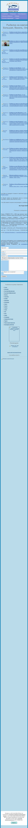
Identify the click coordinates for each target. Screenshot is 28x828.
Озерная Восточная (8, 319)
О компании (5, 13)
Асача (5, 287)
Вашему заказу (4, 194)
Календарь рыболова (9, 324)
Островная (6, 317)
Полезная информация (7, 18)
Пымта (5, 306)
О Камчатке (13, 13)
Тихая (5, 309)
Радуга (5, 321)
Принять (14, 822)
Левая (5, 315)
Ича (5, 311)
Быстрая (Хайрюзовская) (10, 293)
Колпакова (6, 302)
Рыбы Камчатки (22, 13)
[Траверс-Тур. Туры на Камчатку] (14, 350)
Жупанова (6, 300)
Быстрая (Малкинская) (9, 291)
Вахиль (6, 294)
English (17, 18)
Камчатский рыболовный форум (14, 352)
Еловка (6, 298)
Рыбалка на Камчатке (7, 16)
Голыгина (6, 296)
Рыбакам (17, 16)
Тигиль (5, 307)
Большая (6, 289)
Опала (5, 304)
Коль (5, 313)
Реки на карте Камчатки (9, 322)
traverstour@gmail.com (21, 232)
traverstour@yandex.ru (10, 232)
